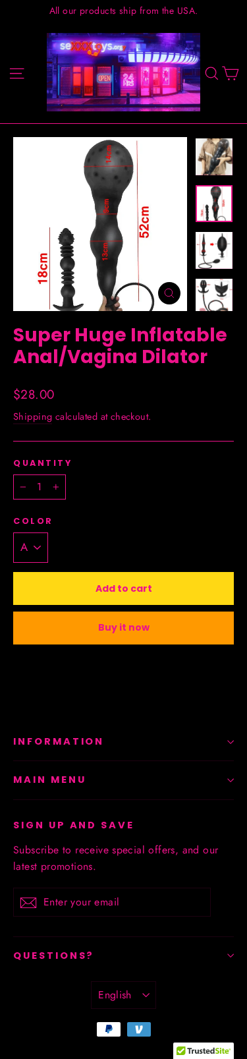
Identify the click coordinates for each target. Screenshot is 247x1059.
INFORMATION (58, 741)
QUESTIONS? (53, 955)
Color (33, 521)
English (115, 994)
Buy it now (124, 627)
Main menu (49, 779)
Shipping (32, 416)
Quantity (42, 463)
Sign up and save (73, 825)
